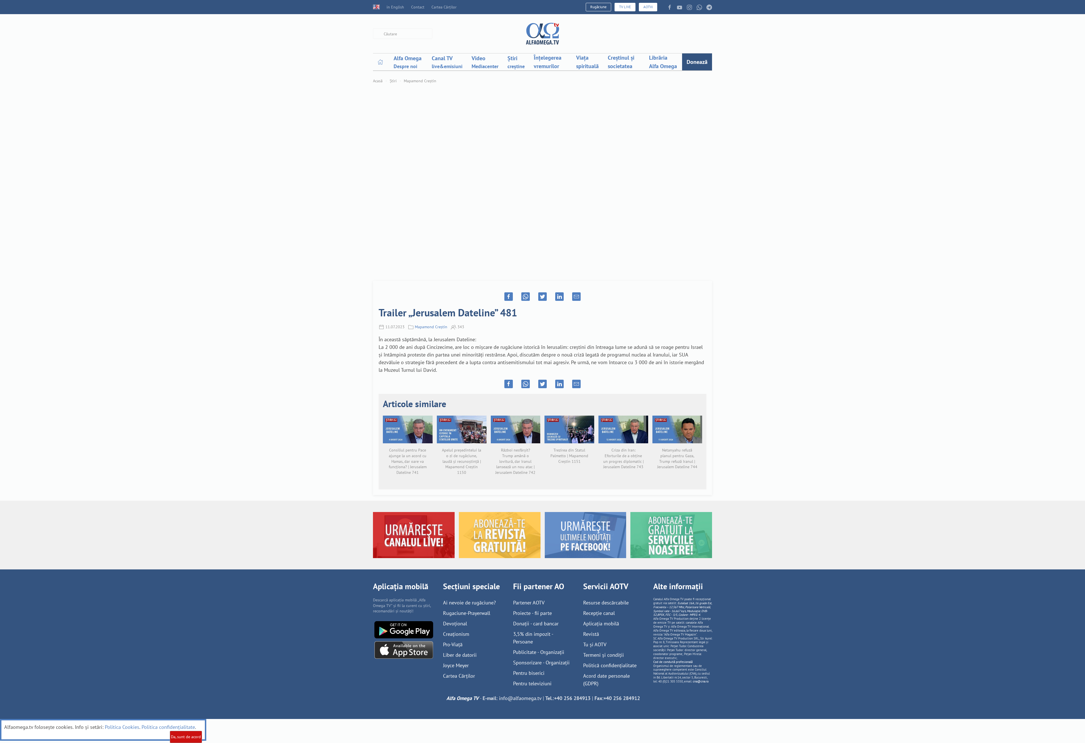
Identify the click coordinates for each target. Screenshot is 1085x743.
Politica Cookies (122, 727)
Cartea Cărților (444, 7)
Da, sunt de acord (186, 736)
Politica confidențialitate (168, 727)
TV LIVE (625, 7)
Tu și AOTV (594, 644)
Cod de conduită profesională (673, 662)
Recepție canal (599, 613)
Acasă (378, 80)
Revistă (591, 634)
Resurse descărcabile (606, 602)
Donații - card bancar (536, 623)
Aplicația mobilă (601, 623)
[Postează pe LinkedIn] (559, 296)
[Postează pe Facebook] (508, 296)
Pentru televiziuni (532, 683)
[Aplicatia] (404, 629)
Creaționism (456, 634)
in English (395, 7)
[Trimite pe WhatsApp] (525, 296)
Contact (417, 7)
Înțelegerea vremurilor (547, 62)
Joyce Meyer (456, 665)
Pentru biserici (528, 673)
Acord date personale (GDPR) (606, 680)
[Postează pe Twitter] (542, 296)
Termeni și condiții (603, 655)
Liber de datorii (460, 655)
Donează (697, 62)
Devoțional (455, 623)
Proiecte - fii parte (532, 613)
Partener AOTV (528, 602)
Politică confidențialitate (610, 665)
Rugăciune (598, 7)
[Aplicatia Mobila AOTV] (404, 649)
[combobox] (402, 34)
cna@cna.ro (701, 681)
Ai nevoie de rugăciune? (469, 602)
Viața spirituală (587, 62)
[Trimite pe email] (576, 296)
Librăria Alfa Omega (663, 62)
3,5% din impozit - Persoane (533, 638)
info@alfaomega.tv (520, 698)
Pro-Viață (453, 644)
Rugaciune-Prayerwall (466, 613)
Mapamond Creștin (420, 80)
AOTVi (648, 7)
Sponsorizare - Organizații (541, 662)
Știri (393, 80)
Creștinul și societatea (621, 62)
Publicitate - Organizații (538, 652)
